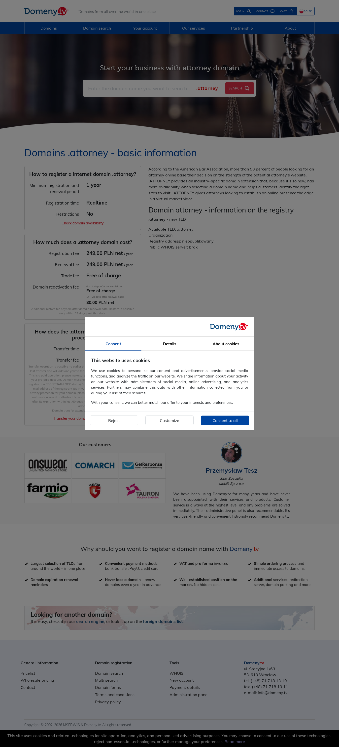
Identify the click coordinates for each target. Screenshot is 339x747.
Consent (113, 343)
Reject (114, 420)
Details (169, 343)
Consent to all (225, 420)
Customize (169, 420)
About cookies (226, 343)
